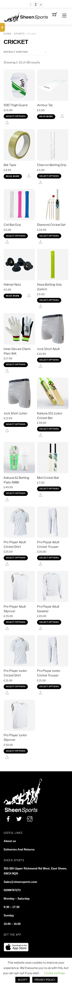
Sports (19, 33)
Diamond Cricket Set (51, 225)
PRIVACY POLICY (45, 979)
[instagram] (29, 819)
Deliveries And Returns (19, 849)
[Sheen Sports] (29, 16)
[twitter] (19, 819)
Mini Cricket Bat (48, 478)
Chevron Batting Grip (51, 165)
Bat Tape (10, 165)
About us (10, 841)
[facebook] (8, 819)
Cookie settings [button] (54, 973)
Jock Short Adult (48, 349)
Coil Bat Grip (12, 225)
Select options (15, 116)
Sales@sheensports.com (20, 881)
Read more (46, 116)
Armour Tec (45, 105)
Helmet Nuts (12, 284)
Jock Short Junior (15, 413)
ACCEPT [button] (22, 979)
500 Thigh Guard (15, 105)
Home (8, 33)
